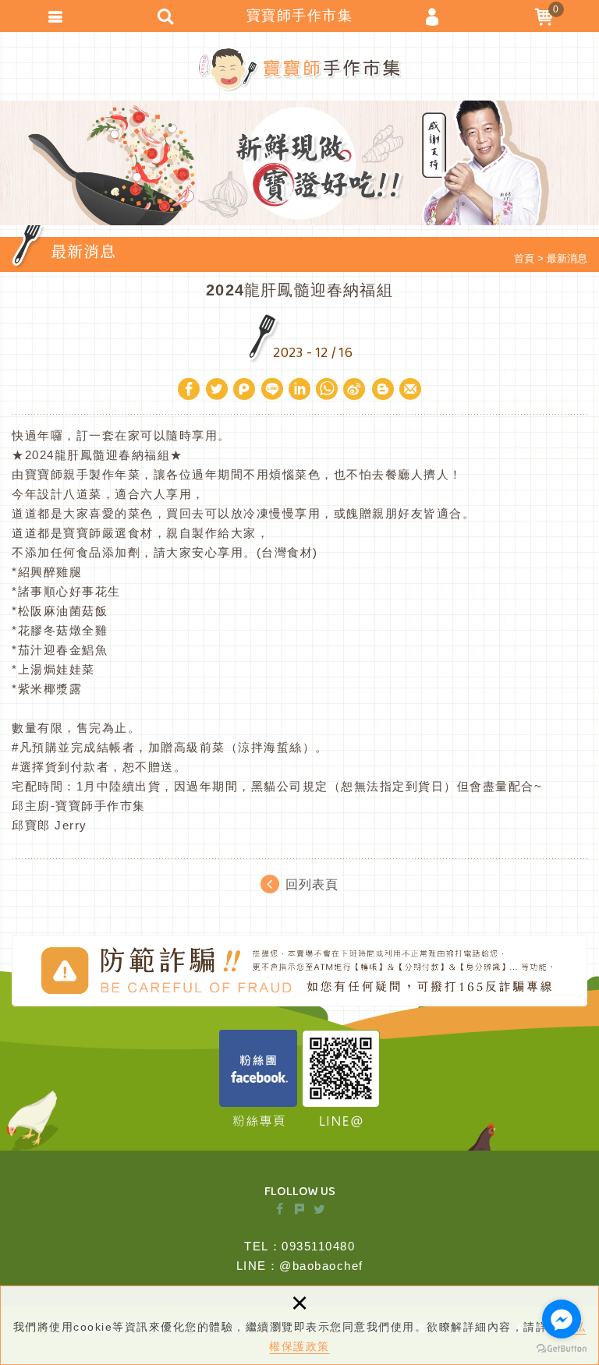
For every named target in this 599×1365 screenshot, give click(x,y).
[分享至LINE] (272, 389)
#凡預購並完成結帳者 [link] (73, 747)
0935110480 (318, 1246)
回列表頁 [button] (311, 883)
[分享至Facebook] (188, 389)
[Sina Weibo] (355, 389)
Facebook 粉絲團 (258, 1078)
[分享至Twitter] (217, 389)
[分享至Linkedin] (299, 389)
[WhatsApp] (327, 389)
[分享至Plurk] (244, 389)
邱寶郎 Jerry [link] (49, 825)
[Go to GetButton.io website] (562, 1349)
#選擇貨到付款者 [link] (60, 766)
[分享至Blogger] (383, 389)
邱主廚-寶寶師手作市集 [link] (79, 805)
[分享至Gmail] (410, 389)
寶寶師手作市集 (299, 69)
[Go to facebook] (561, 1319)
